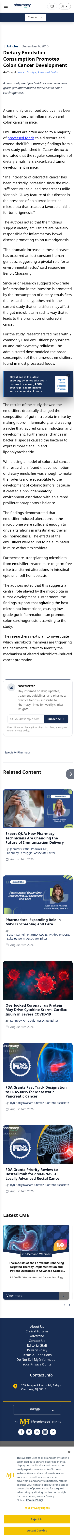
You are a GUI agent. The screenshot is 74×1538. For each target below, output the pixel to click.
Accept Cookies (37, 1530)
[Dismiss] (68, 376)
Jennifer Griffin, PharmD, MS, (29, 849)
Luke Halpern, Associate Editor (27, 938)
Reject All (37, 1519)
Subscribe (54, 719)
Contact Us (37, 1341)
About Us (37, 1326)
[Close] (69, 1452)
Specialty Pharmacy (17, 752)
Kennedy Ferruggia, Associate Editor (31, 853)
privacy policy (21, 730)
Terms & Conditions (37, 1355)
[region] (37, 1492)
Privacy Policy (37, 1350)
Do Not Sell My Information (37, 1359)
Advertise (37, 1336)
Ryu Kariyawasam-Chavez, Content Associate (39, 1103)
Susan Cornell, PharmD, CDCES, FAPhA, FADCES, (38, 934)
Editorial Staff (37, 1345)
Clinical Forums (37, 1331)
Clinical (32, 17)
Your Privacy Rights (37, 1364)
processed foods (20, 138)
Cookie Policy (34, 1500)
